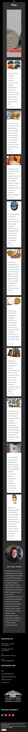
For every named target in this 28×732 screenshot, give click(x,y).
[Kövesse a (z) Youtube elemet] (9, 715)
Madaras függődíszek (13, 260)
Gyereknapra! (11, 359)
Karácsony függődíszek (11, 455)
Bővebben (16, 51)
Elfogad (4, 729)
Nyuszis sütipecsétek (14, 15)
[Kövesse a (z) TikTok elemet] (6, 715)
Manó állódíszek (12, 506)
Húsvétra (10, 409)
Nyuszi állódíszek (12, 121)
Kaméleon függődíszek (14, 71)
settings (10, 727)
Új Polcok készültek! (13, 167)
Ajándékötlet (11, 212)
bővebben (11, 106)
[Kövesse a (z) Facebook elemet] (2, 715)
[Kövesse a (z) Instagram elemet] (13, 715)
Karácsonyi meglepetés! (11, 309)
